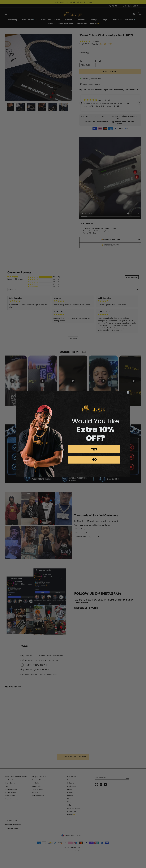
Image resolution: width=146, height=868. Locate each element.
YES (94, 449)
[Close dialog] (128, 393)
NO (94, 459)
